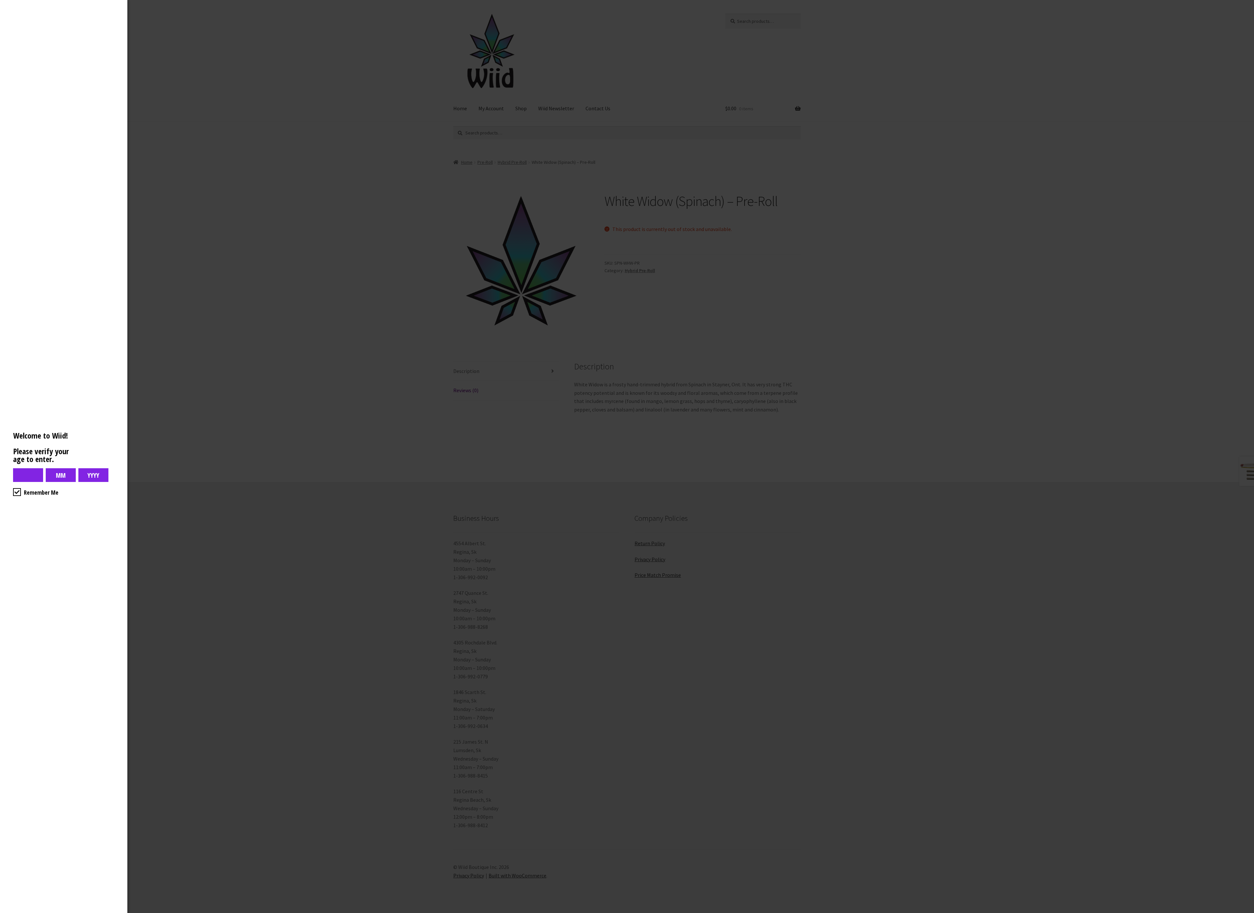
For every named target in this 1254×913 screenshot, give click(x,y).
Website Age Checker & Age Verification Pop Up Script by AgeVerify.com (1245, 911)
